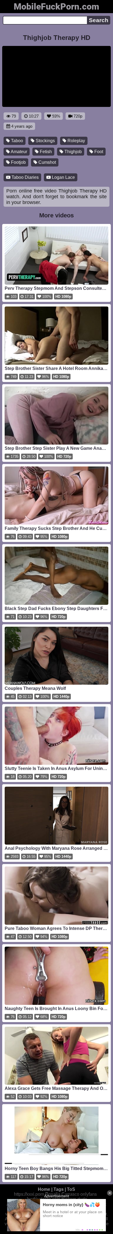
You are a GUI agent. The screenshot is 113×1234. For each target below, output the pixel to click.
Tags (58, 1189)
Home (44, 1189)
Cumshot (46, 162)
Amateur (18, 151)
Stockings (45, 140)
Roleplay (75, 140)
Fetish (45, 151)
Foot (98, 151)
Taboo (16, 140)
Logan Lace (63, 177)
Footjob (18, 162)
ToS (71, 1189)
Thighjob (72, 151)
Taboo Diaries (24, 177)
